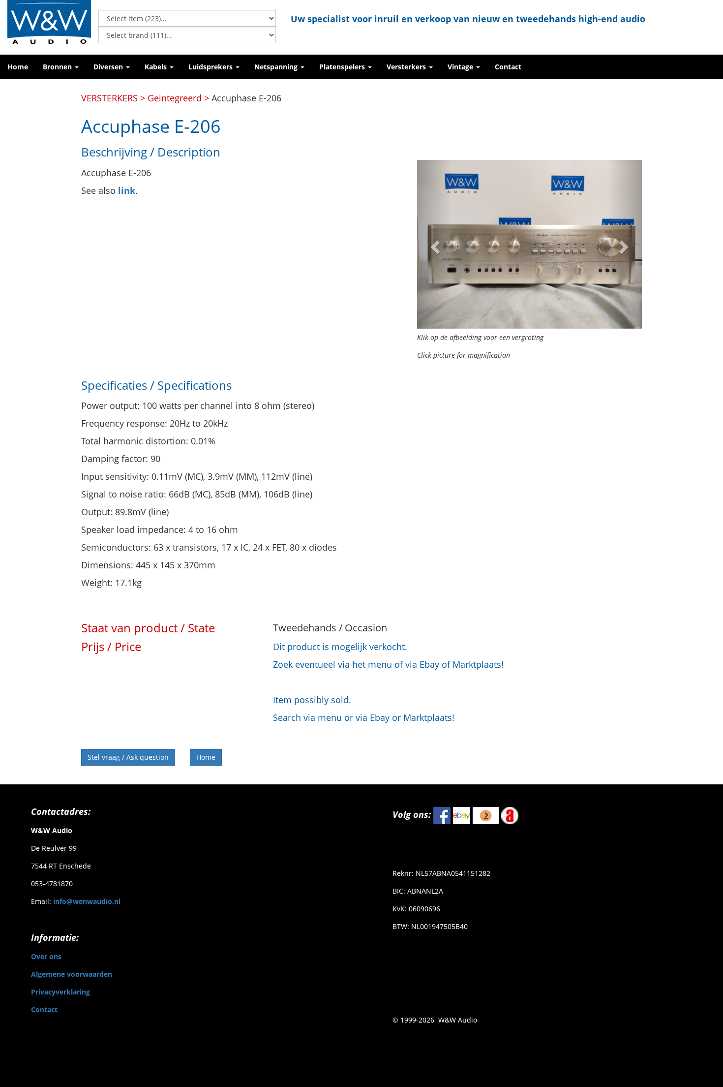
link (126, 190)
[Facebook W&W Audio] (442, 815)
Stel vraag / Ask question (128, 757)
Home (205, 757)
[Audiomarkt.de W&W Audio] (509, 815)
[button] (60, 67)
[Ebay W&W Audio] (461, 815)
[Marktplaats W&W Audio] (486, 815)
